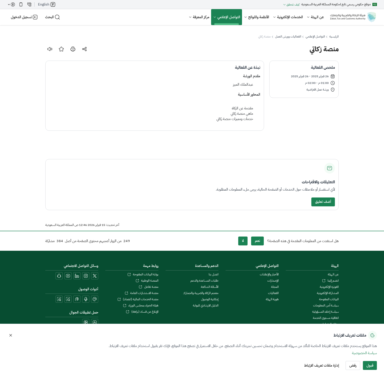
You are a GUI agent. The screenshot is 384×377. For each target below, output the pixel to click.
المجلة (274, 287)
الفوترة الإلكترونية (329, 287)
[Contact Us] (29, 4)
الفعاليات (273, 293)
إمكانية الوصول (209, 299)
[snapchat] (59, 275)
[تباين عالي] (94, 299)
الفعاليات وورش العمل (288, 36)
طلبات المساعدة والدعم (204, 280)
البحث (49, 17)
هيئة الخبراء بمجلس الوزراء (143, 305)
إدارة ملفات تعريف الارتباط (321, 365)
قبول (369, 365)
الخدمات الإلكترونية (290, 17)
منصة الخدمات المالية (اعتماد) (140, 299)
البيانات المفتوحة (329, 299)
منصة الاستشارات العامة (144, 293)
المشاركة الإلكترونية (328, 293)
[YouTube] (68, 275)
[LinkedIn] (76, 275)
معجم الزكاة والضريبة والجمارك (200, 293)
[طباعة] (72, 49)
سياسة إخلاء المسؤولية (325, 312)
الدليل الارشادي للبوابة (205, 305)
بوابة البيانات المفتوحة (145, 274)
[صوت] (49, 49)
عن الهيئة (317, 17)
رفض (352, 365)
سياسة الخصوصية (364, 353)
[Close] (10, 335)
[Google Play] (85, 322)
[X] (94, 275)
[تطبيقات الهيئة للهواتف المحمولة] (20, 4)
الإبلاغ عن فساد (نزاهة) (144, 312)
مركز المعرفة (201, 17)
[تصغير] (68, 299)
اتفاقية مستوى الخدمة (326, 318)
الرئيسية (334, 36)
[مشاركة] (84, 49)
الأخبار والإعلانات (269, 274)
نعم (257, 240)
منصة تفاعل (151, 287)
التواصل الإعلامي (228, 17)
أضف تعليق (323, 201)
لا (243, 240)
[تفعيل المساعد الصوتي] (85, 299)
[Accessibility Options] (11, 4)
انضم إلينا (333, 280)
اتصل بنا (213, 274)
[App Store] (94, 322)
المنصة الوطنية (149, 280)
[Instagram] (85, 275)
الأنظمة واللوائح (258, 17)
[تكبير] (59, 299)
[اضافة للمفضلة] (61, 49)
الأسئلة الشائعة (209, 287)
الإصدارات (272, 280)
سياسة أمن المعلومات (326, 305)
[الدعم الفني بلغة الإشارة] (76, 299)
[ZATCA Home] (353, 17)
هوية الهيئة (272, 299)
